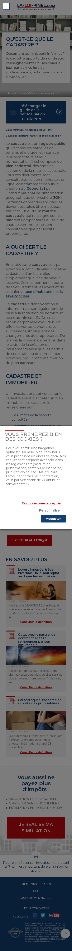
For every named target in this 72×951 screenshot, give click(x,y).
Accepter (53, 519)
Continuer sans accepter (41, 503)
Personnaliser (50, 510)
